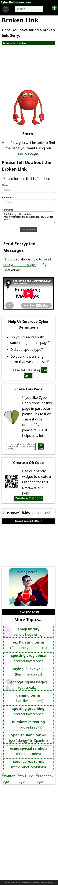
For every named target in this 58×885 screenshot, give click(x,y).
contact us (26, 882)
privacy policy (47, 882)
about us (16, 882)
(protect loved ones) (28, 658)
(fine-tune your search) (28, 645)
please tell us (32, 430)
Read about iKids (28, 521)
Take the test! (28, 612)
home (6, 43)
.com (16, 2)
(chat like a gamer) (28, 698)
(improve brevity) (28, 724)
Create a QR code (28, 498)
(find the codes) (28, 751)
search (36, 882)
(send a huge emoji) (28, 632)
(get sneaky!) (28, 685)
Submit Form (28, 229)
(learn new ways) (28, 671)
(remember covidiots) (28, 764)
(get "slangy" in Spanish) (28, 738)
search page (28, 153)
